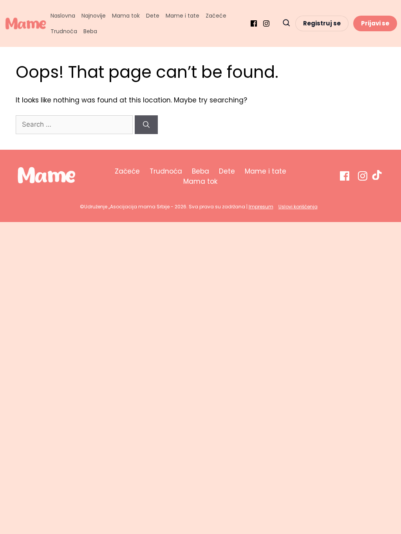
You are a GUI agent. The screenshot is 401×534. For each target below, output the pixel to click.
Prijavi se (375, 23)
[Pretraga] (286, 23)
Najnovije (93, 16)
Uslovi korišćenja (298, 206)
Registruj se (322, 23)
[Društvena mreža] (254, 23)
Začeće (216, 16)
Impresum (261, 206)
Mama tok (126, 16)
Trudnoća (64, 31)
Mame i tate (182, 16)
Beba (90, 31)
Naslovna (63, 16)
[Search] (146, 124)
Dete (152, 16)
